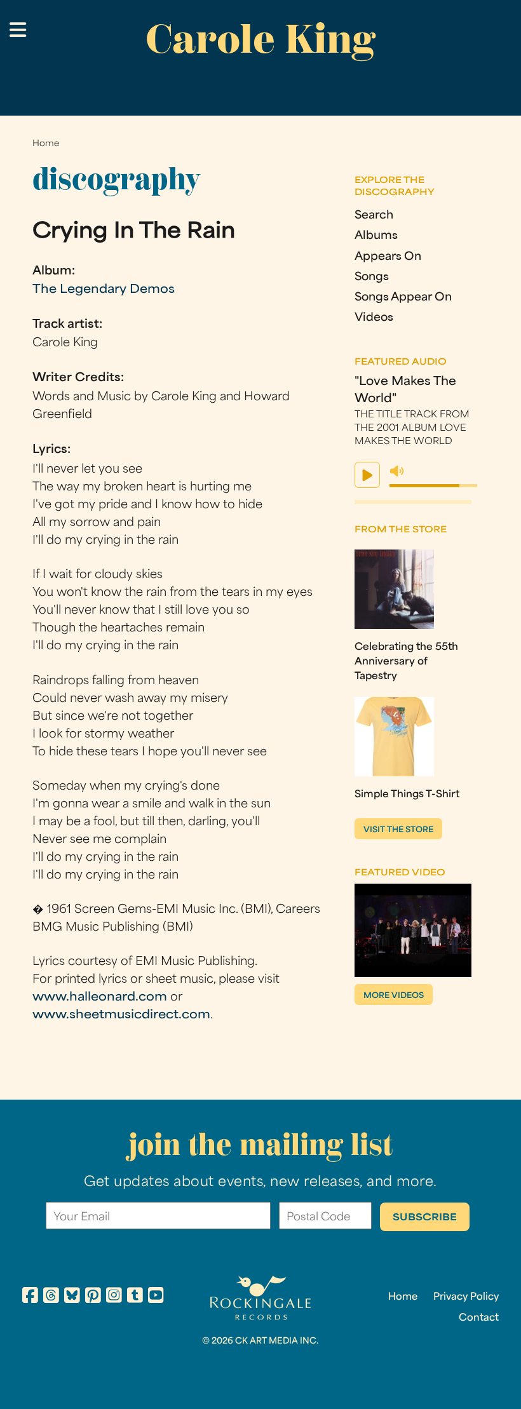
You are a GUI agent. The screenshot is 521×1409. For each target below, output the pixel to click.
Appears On (388, 257)
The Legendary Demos (103, 290)
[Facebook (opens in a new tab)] (30, 1297)
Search (374, 215)
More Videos (393, 996)
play (367, 475)
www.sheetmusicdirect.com (121, 1015)
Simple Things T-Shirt (407, 795)
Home (45, 144)
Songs (372, 277)
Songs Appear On (403, 297)
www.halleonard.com (99, 997)
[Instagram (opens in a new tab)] (114, 1297)
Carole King (260, 39)
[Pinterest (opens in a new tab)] (93, 1297)
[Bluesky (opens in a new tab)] (72, 1297)
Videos (374, 318)
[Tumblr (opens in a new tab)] (135, 1297)
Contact (479, 1318)
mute (397, 471)
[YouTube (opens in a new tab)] (156, 1297)
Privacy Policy (466, 1297)
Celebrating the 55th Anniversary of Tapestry (406, 662)
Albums (376, 236)
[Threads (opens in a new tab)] (51, 1297)
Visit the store (398, 830)
